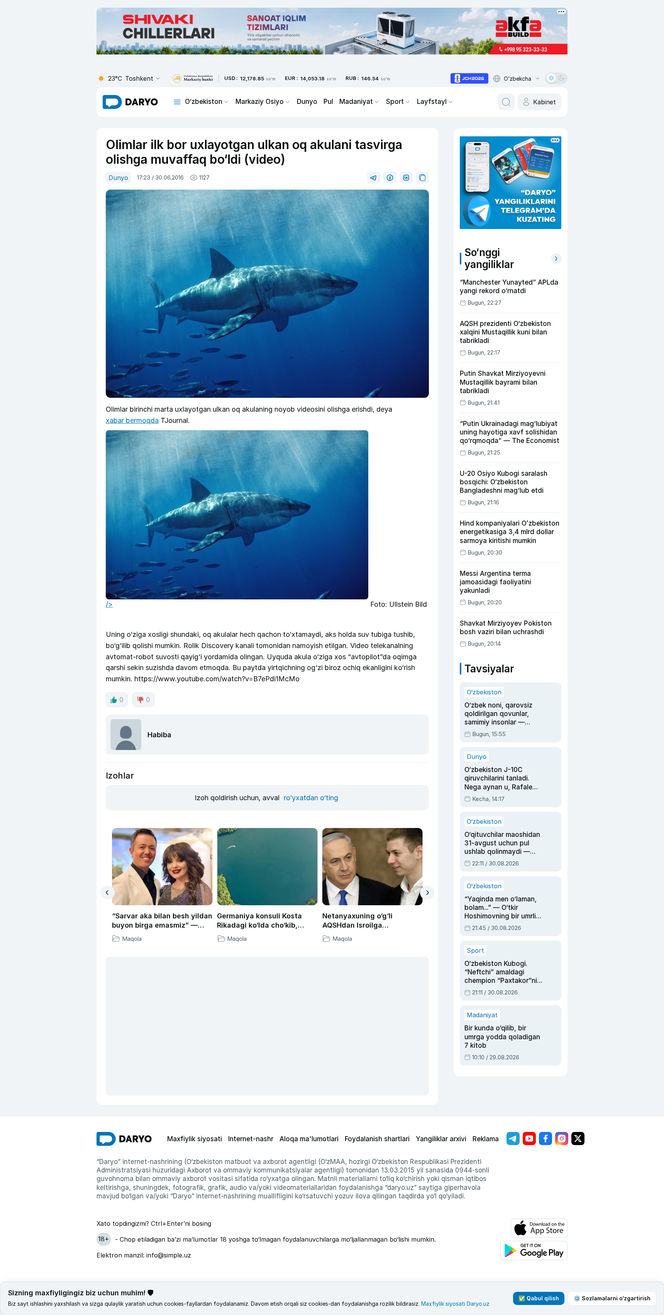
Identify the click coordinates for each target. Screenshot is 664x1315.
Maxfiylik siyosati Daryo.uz (455, 1303)
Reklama (486, 1139)
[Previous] (107, 892)
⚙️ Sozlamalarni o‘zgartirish (612, 1298)
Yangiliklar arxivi (441, 1139)
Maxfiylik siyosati (194, 1139)
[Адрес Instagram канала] (561, 1138)
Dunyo (307, 101)
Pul (328, 101)
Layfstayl (432, 101)
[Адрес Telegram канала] (513, 1138)
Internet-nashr (250, 1139)
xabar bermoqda (132, 420)
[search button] (506, 101)
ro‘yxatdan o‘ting (311, 798)
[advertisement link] (469, 78)
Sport (395, 101)
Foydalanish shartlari (377, 1139)
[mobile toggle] (177, 102)
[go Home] (124, 1139)
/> (109, 604)
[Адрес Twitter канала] (577, 1138)
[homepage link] (130, 102)
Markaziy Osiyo (259, 101)
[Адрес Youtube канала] (529, 1138)
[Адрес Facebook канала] (545, 1138)
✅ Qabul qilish (538, 1298)
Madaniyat (356, 101)
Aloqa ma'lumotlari (309, 1139)
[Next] (427, 893)
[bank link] (193, 78)
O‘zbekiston (203, 101)
